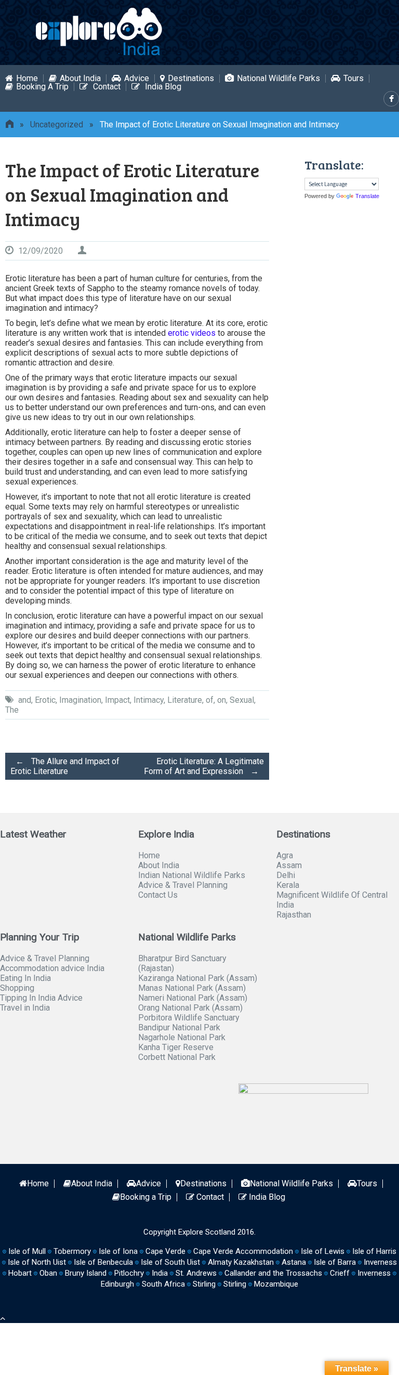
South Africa (163, 1284)
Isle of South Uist (170, 1262)
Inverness (374, 1273)
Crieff (340, 1273)
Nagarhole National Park (181, 1037)
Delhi (285, 875)
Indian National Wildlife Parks (191, 875)
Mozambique (276, 1284)
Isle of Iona (118, 1251)
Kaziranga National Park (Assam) (197, 978)
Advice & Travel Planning (183, 885)
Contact (106, 87)
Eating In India (25, 978)
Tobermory (72, 1251)
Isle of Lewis (322, 1251)
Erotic (45, 700)
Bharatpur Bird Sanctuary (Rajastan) (182, 963)
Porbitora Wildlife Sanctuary (189, 1018)
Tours (353, 78)
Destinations (191, 78)
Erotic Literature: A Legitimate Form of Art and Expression (204, 766)
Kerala (287, 885)
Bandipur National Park (179, 1027)
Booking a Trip (42, 87)
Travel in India (25, 1008)
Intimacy (149, 700)
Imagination (80, 700)
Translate (367, 196)
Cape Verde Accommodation (243, 1251)
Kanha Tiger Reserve (176, 1047)
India (160, 1273)
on (221, 700)
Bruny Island (86, 1273)
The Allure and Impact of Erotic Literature (64, 766)
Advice (136, 78)
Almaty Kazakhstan (241, 1262)
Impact (117, 700)
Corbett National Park (177, 1057)
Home (27, 78)
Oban (48, 1273)
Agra (284, 855)
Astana (294, 1262)
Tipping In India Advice (41, 998)
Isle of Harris (374, 1251)
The (12, 710)
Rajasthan (293, 915)
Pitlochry (129, 1273)
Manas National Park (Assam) (192, 988)
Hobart (20, 1273)
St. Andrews (196, 1273)
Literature (184, 700)
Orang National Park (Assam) (190, 1008)
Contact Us (158, 895)
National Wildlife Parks (278, 78)
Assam (289, 865)
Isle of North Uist (37, 1262)
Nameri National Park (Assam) (192, 998)
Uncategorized (56, 124)
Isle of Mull (27, 1251)
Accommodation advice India (52, 968)
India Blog (162, 87)
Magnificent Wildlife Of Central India (332, 900)
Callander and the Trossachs (273, 1273)
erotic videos (192, 333)
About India (80, 78)
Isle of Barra (335, 1262)
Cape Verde (165, 1251)
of (210, 700)
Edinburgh (117, 1284)
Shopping (17, 988)
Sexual (242, 700)
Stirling (204, 1284)
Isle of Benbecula (103, 1262)
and (24, 700)
